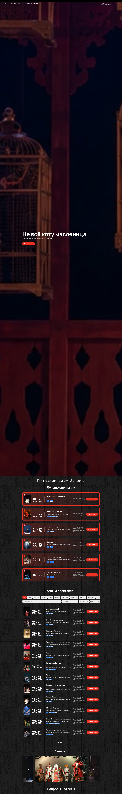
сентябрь (36, 597)
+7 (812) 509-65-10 (106, 3)
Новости (29, 3)
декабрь (57, 597)
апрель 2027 (91, 597)
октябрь (44, 597)
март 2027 (82, 597)
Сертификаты (36, 3)
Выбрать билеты (28, 243)
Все (24, 597)
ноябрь (50, 597)
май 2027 (99, 597)
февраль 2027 (74, 597)
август (29, 597)
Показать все (61, 742)
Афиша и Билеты (15, 3)
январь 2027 (65, 597)
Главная (7, 3)
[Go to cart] (116, 3)
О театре (23, 3)
